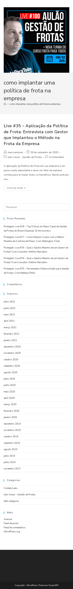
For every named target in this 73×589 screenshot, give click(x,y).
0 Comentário (56, 157)
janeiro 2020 (10, 417)
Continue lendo (18, 187)
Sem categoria (11, 501)
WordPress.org (12, 531)
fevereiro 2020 (11, 411)
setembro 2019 (12, 443)
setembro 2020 (12, 366)
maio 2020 (9, 391)
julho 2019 (9, 456)
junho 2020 (10, 385)
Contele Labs (11, 488)
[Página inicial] (5, 104)
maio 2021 (9, 314)
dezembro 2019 (12, 423)
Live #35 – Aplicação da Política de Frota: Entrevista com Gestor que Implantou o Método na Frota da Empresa (36, 134)
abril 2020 (9, 398)
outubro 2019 (11, 436)
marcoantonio (15, 152)
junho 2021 (10, 308)
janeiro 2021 (10, 340)
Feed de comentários (15, 527)
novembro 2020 (12, 353)
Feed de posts (11, 523)
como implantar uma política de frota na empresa (35, 104)
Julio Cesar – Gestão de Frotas (19, 494)
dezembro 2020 (12, 346)
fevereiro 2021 (11, 333)
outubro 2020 (11, 359)
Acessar (8, 519)
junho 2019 (10, 462)
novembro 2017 (12, 468)
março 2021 (10, 327)
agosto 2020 (10, 372)
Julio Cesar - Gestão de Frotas (25, 157)
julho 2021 (9, 301)
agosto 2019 (10, 449)
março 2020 (10, 404)
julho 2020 (9, 378)
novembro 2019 (12, 430)
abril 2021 (9, 321)
